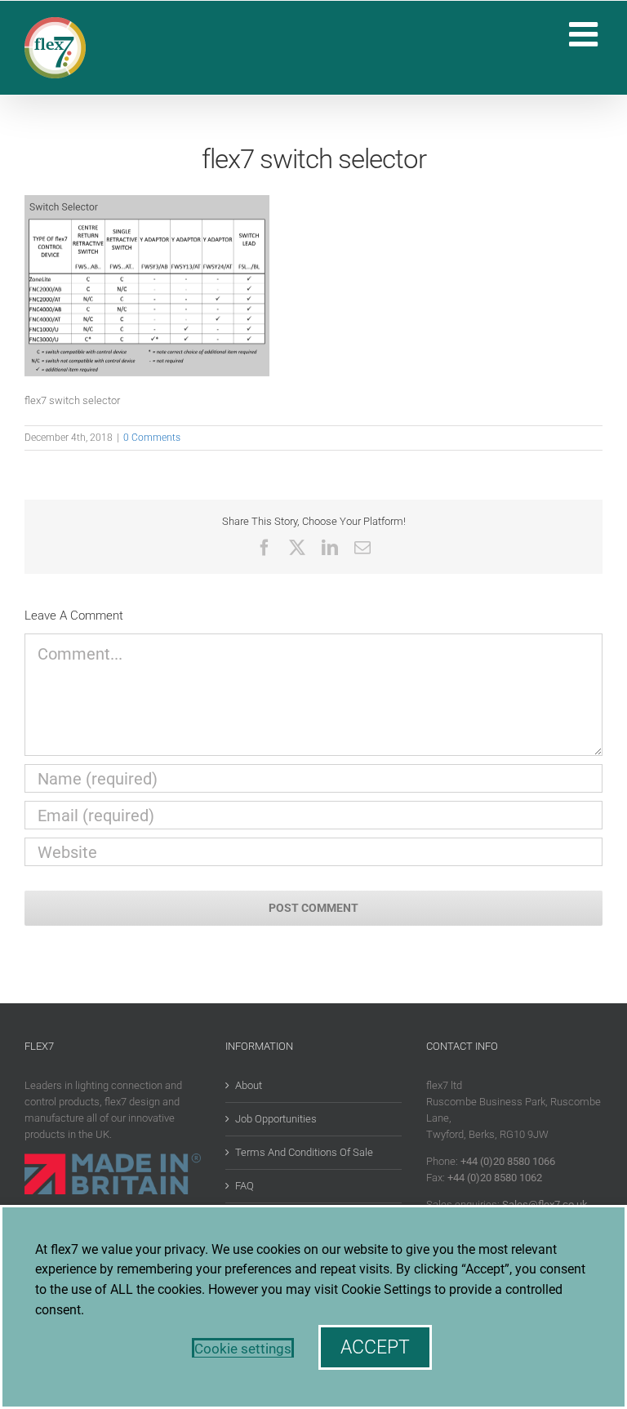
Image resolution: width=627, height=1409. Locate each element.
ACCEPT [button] (375, 1347)
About (248, 1085)
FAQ (244, 1186)
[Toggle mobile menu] (586, 34)
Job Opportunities (276, 1119)
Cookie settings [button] (242, 1348)
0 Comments (151, 437)
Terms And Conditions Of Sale (304, 1152)
